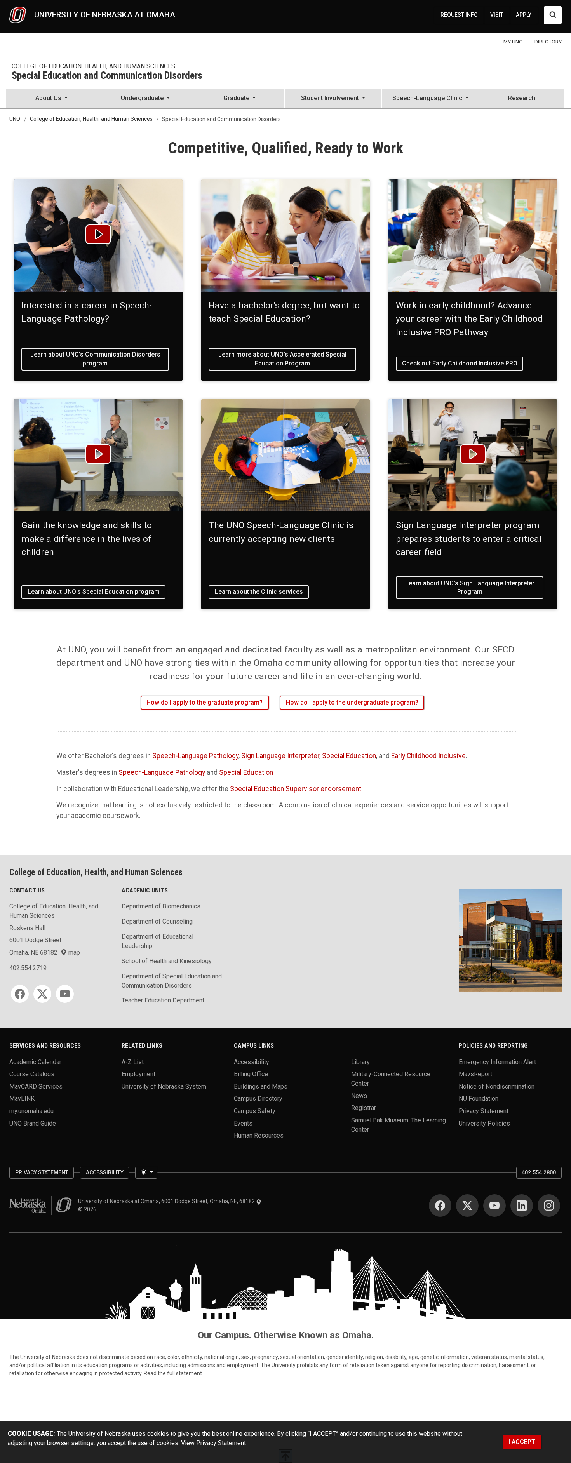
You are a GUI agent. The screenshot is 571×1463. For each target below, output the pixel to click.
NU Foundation (478, 1098)
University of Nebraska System (164, 1086)
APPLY (523, 15)
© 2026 (88, 1209)
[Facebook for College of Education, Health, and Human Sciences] (20, 994)
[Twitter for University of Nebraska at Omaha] (467, 1205)
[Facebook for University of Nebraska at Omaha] (440, 1205)
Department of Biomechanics (161, 906)
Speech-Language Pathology (195, 756)
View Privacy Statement (213, 1443)
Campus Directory (258, 1098)
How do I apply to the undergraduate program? (352, 702)
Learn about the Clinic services (259, 591)
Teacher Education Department (163, 1000)
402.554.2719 (28, 968)
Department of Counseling (157, 921)
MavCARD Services (36, 1086)
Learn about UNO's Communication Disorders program (95, 359)
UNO (14, 119)
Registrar (363, 1108)
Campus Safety (254, 1111)
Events (243, 1123)
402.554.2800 (539, 1172)
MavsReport (475, 1074)
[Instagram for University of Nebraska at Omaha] (549, 1205)
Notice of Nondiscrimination (496, 1086)
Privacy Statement (483, 1111)
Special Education (349, 756)
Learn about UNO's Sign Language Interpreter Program (469, 587)
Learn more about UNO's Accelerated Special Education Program (282, 359)
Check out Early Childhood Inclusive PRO (459, 363)
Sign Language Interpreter (280, 756)
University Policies (484, 1123)
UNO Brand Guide (32, 1123)
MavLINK (22, 1098)
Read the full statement (173, 1373)
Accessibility (251, 1061)
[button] (51, 99)
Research (521, 98)
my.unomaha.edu (31, 1111)
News (359, 1095)
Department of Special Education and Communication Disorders (172, 980)
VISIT (496, 15)
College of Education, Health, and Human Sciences (93, 66)
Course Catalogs (31, 1074)
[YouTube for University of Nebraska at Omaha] (494, 1205)
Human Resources (259, 1135)
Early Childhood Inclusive (428, 756)
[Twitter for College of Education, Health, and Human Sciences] (42, 994)
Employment (138, 1074)
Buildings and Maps (260, 1086)
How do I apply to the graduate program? (204, 702)
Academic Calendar (35, 1061)
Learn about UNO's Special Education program (94, 591)
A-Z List (133, 1061)
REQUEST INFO (459, 15)
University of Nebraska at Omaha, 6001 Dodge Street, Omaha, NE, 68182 (167, 1201)
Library (360, 1061)
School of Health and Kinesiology (167, 961)
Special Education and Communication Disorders (107, 76)
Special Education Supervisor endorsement (295, 789)
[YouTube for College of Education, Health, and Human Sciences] (65, 994)
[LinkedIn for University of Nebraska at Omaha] (521, 1205)
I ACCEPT (521, 1442)
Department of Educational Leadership (157, 941)
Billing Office (251, 1074)
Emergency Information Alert (497, 1061)
